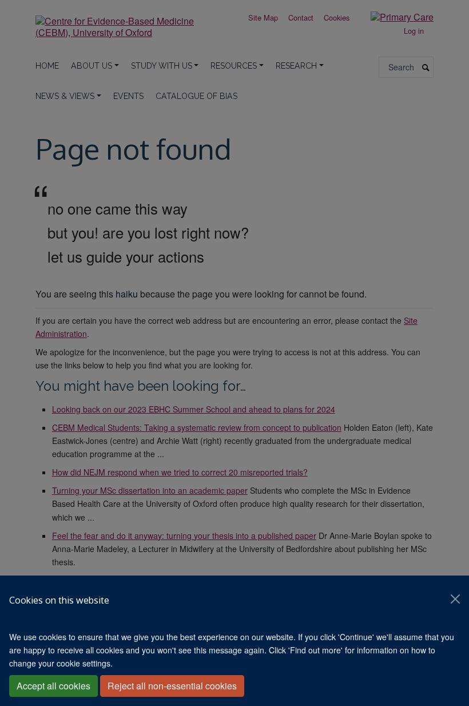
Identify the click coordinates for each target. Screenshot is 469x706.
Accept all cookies (53, 685)
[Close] (455, 599)
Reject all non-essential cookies (172, 685)
